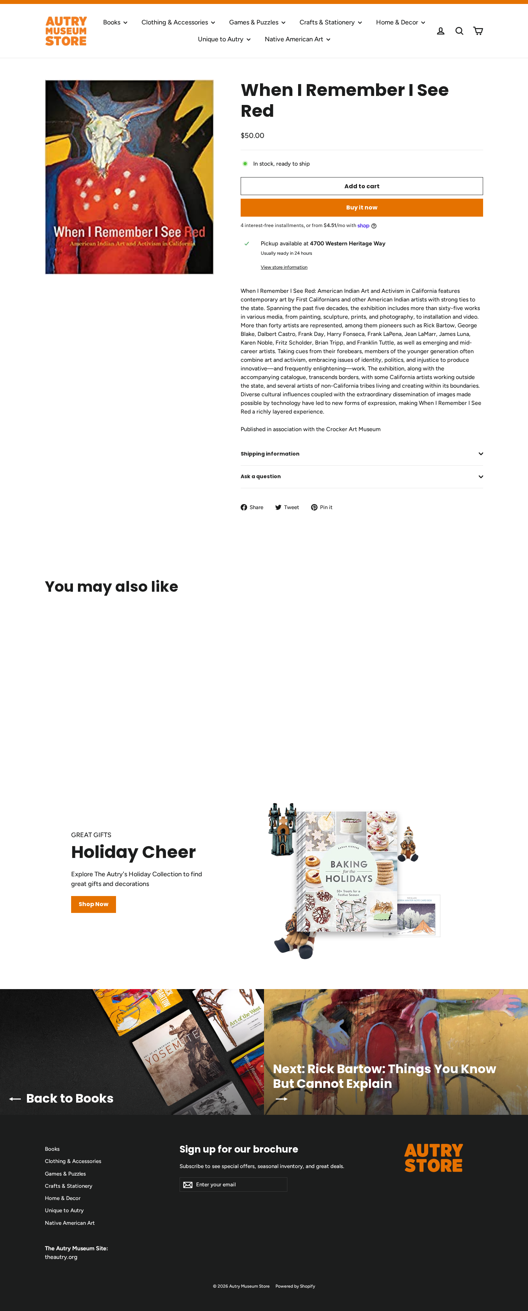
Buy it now (362, 207)
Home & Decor (398, 22)
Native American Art (295, 39)
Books (112, 22)
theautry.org (61, 1257)
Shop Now (93, 904)
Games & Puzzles (254, 22)
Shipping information (270, 453)
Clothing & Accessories (175, 22)
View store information (284, 267)
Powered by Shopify (295, 1286)
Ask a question (261, 476)
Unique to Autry (221, 39)
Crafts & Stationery (328, 22)
